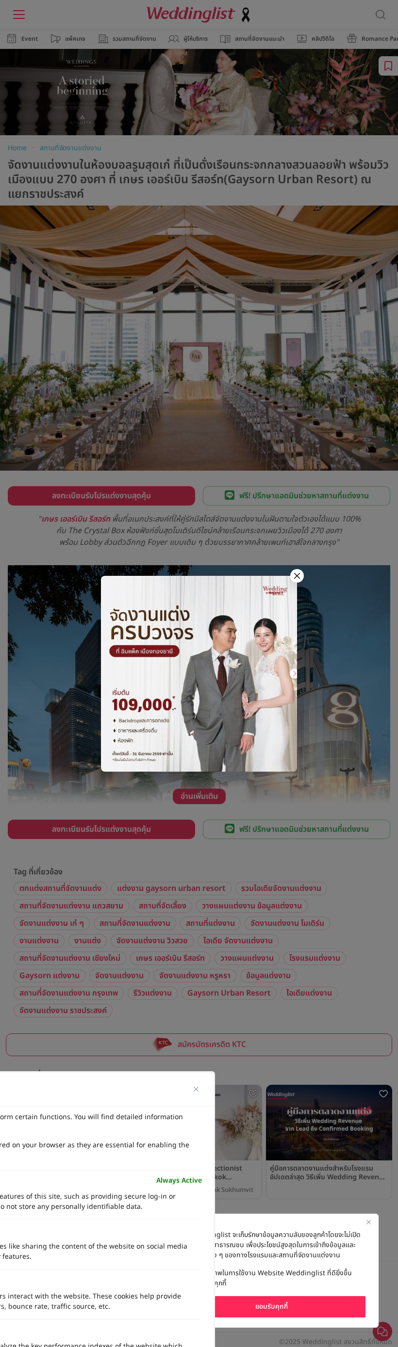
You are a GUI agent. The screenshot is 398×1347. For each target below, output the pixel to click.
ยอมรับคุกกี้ (271, 1306)
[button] (294, 674)
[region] (272, 1271)
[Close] (368, 1222)
